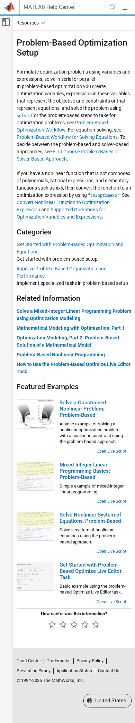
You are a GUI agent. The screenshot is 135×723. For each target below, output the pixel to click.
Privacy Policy (90, 660)
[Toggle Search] (112, 7)
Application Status (74, 670)
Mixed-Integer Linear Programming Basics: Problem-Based (85, 471)
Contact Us (108, 670)
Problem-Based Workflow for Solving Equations (67, 137)
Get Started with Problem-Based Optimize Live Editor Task (91, 571)
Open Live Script (111, 451)
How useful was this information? (74, 613)
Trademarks (59, 660)
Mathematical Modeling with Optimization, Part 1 (71, 328)
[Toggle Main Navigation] (125, 7)
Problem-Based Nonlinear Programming (61, 354)
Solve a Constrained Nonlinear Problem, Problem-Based (83, 408)
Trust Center (29, 660)
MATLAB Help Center (49, 7)
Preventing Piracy (34, 670)
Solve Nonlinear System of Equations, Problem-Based (90, 518)
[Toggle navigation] (29, 22)
